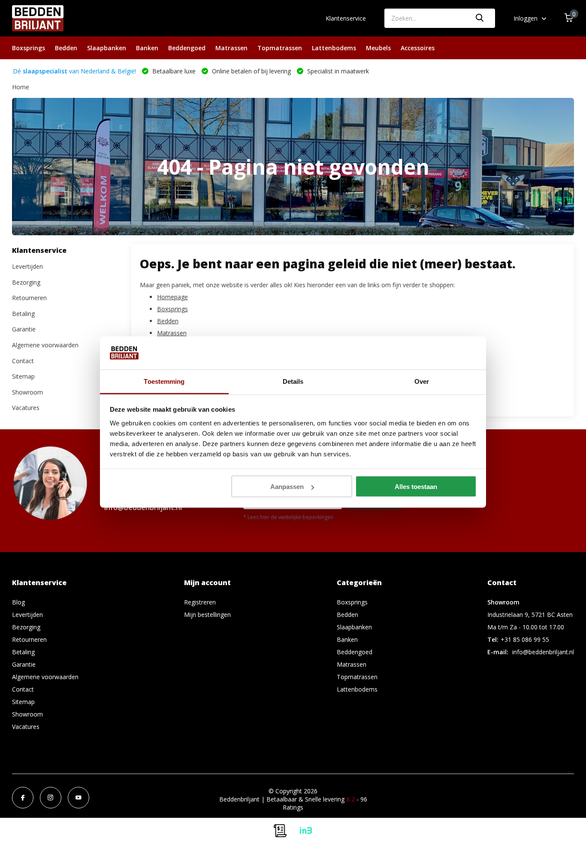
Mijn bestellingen (207, 614)
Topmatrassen (279, 48)
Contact (23, 361)
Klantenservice (346, 18)
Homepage (172, 297)
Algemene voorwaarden (45, 345)
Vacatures (25, 408)
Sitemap (23, 377)
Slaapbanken (106, 48)
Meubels (378, 48)
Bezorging (26, 282)
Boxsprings (28, 48)
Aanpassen (287, 486)
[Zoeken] (480, 18)
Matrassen (231, 48)
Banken (147, 48)
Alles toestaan (416, 486)
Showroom (27, 392)
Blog (18, 602)
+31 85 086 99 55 (525, 639)
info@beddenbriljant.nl (543, 652)
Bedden (66, 48)
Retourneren (29, 298)
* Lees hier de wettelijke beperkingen (288, 517)
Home (20, 87)
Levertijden (27, 267)
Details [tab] (293, 381)
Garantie (24, 329)
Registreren (200, 602)
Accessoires (418, 48)
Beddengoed (186, 48)
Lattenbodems (334, 48)
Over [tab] (421, 381)
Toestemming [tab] (164, 381)
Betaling (23, 314)
